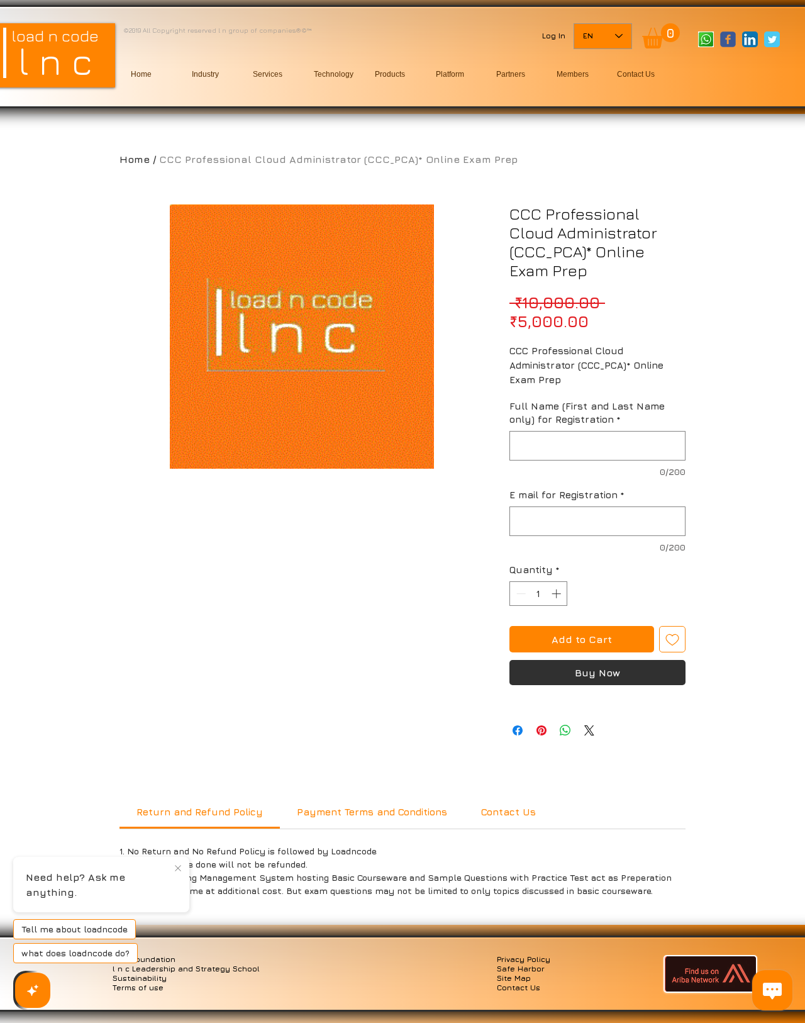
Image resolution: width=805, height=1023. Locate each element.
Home (134, 159)
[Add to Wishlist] (672, 639)
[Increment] (557, 593)
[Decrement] (519, 593)
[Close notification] (178, 869)
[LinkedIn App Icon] (750, 39)
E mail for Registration (567, 494)
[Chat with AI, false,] (32, 990)
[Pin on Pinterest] (541, 730)
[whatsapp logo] (706, 39)
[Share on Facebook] (517, 730)
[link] (661, 35)
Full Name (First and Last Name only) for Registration (587, 413)
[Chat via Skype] (718, 63)
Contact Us (518, 987)
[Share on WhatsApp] (565, 730)
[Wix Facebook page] (728, 39)
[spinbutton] (538, 593)
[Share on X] (589, 730)
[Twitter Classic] (772, 39)
